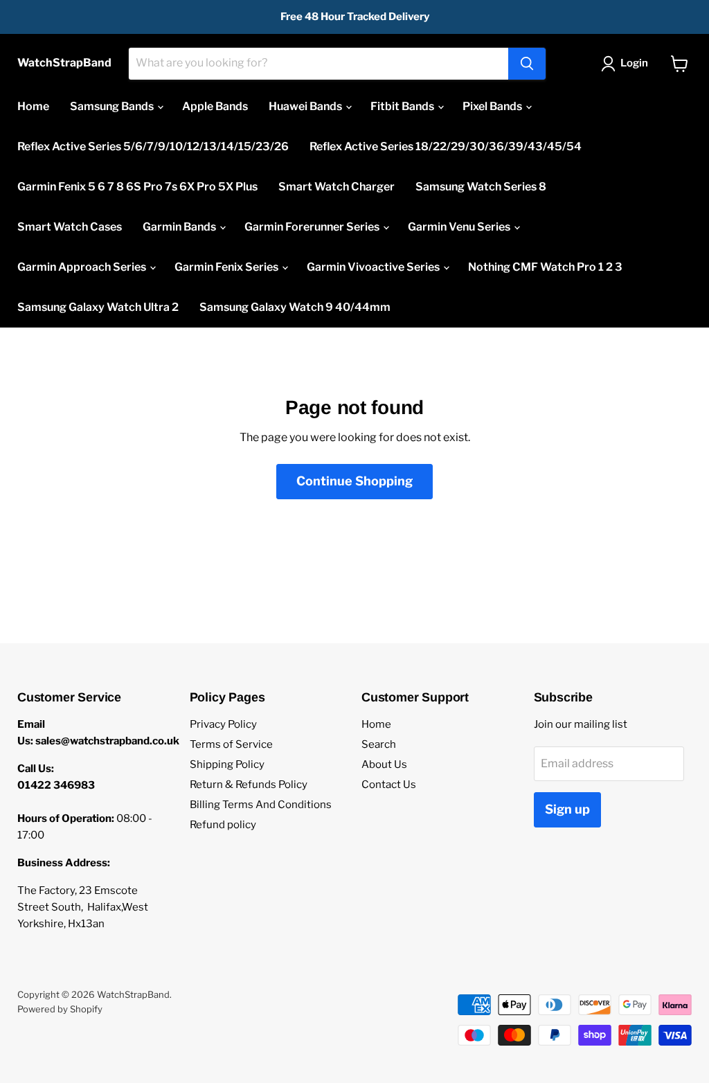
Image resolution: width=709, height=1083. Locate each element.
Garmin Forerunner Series (313, 226)
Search (378, 744)
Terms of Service (231, 744)
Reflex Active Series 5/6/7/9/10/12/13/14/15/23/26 (153, 146)
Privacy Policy (223, 724)
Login (634, 63)
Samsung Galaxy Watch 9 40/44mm (295, 307)
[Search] (527, 64)
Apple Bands (215, 106)
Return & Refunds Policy (248, 784)
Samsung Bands (113, 106)
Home (33, 106)
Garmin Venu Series (460, 226)
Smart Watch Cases (69, 226)
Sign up (567, 809)
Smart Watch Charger (336, 186)
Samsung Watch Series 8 (480, 186)
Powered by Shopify (59, 1008)
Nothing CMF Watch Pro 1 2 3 (545, 267)
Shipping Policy (227, 764)
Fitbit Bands (403, 106)
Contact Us (388, 784)
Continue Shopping (354, 481)
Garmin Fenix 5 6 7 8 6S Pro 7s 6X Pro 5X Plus (137, 186)
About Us (384, 764)
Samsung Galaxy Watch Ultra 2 (98, 307)
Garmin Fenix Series (227, 267)
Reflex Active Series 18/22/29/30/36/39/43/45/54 (445, 146)
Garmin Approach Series (82, 267)
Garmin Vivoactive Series (374, 267)
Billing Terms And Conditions (261, 804)
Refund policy (223, 824)
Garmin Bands (180, 226)
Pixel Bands (493, 106)
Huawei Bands (306, 106)
